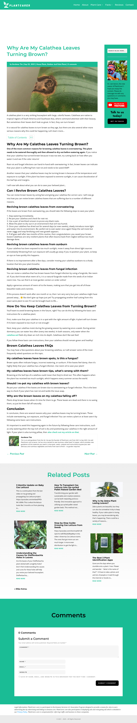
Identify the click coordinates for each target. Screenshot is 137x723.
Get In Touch (117, 121)
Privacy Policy (22, 712)
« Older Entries (20, 589)
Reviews (119, 5)
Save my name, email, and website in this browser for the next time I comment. (58, 677)
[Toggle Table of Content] (30, 137)
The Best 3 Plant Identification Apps (102, 559)
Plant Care (96, 5)
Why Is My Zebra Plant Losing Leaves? (104, 502)
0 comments (72, 64)
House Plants (41, 64)
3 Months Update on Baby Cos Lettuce (30, 486)
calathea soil (13, 335)
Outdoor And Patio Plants (56, 64)
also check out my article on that (63, 432)
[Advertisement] (68, 25)
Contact (130, 5)
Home (77, 5)
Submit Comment (107, 683)
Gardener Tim (17, 64)
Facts (108, 5)
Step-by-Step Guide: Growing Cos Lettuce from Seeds (68, 525)
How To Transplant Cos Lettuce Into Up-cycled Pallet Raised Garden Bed (67, 487)
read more (20, 511)
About (85, 5)
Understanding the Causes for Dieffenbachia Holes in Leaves (29, 555)
